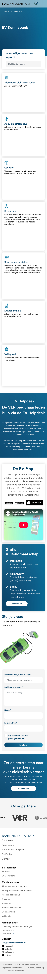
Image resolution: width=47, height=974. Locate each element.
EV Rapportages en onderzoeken (17, 890)
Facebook (9, 946)
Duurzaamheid (8, 912)
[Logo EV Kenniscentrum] (16, 3)
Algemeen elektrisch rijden (14, 886)
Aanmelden (16, 603)
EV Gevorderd (8, 876)
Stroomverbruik (9, 931)
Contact (6, 858)
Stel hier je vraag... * (13, 687)
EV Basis (6, 871)
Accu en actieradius (11, 895)
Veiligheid (6, 916)
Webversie (36, 502)
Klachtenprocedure (16, 970)
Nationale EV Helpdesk (14, 849)
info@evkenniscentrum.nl (14, 942)
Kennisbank (23, 788)
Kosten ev (6, 903)
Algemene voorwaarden (13, 967)
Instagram (9, 952)
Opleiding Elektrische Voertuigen (17, 926)
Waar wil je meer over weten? (19, 55)
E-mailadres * (10, 723)
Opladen (6, 899)
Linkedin (8, 949)
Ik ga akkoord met (18, 737)
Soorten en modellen (11, 907)
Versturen (23, 745)
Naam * (7, 710)
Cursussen (7, 840)
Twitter (8, 955)
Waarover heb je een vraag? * (17, 674)
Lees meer (6, 933)
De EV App (7, 854)
